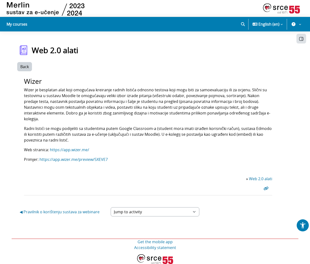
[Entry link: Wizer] (267, 188)
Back (24, 66)
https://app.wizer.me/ (69, 149)
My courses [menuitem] (17, 24)
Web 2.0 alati (260, 178)
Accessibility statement (155, 247)
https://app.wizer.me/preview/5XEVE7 (73, 159)
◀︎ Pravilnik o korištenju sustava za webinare (60, 211)
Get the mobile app (155, 241)
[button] (243, 24)
